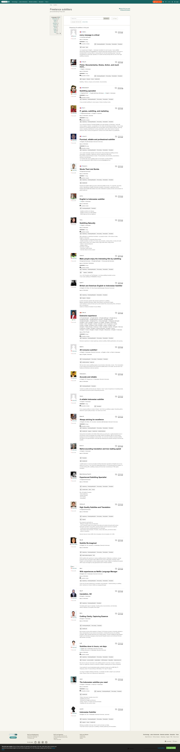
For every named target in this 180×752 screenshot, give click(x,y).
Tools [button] (46, 1)
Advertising (163, 736)
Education (172, 734)
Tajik (55, 32)
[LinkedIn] (39, 742)
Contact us (13, 737)
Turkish (55, 24)
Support (167, 736)
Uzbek (55, 20)
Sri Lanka (74, 94)
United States (74, 544)
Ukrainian (55, 23)
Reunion (74, 36)
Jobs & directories (154, 734)
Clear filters (85, 21)
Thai (55, 27)
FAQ (171, 736)
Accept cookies (171, 748)
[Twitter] (42, 742)
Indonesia (74, 66)
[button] (166, 2)
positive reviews (85, 43)
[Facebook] (35, 742)
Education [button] (41, 1)
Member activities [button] (33, 1)
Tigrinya (55, 26)
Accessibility (168, 741)
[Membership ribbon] (80, 32)
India (74, 319)
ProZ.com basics (156, 736)
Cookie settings (161, 748)
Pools (51, 4)
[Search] (172, 2)
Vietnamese (55, 18)
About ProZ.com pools (125, 8)
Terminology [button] (15, 1)
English (175, 741)
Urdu (55, 21)
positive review (84, 205)
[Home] (163, 2)
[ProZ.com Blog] (46, 742)
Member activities (164, 734)
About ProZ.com (148, 736)
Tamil (55, 30)
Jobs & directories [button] (23, 1)
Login (177, 1)
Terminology (146, 734)
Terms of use (176, 736)
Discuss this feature (125, 10)
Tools (177, 734)
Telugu (54, 29)
